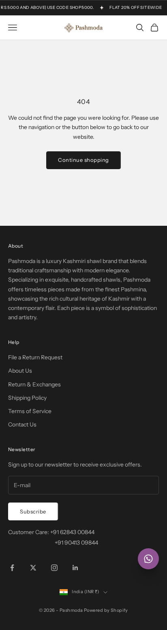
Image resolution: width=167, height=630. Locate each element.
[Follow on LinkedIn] (75, 568)
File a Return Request (35, 357)
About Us (20, 370)
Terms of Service (29, 411)
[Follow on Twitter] (33, 568)
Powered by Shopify (106, 610)
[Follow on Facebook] (12, 568)
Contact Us (22, 424)
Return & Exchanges (34, 384)
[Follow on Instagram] (54, 568)
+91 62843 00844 (72, 532)
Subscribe (33, 511)
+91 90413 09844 (76, 542)
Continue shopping (83, 160)
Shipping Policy (27, 397)
